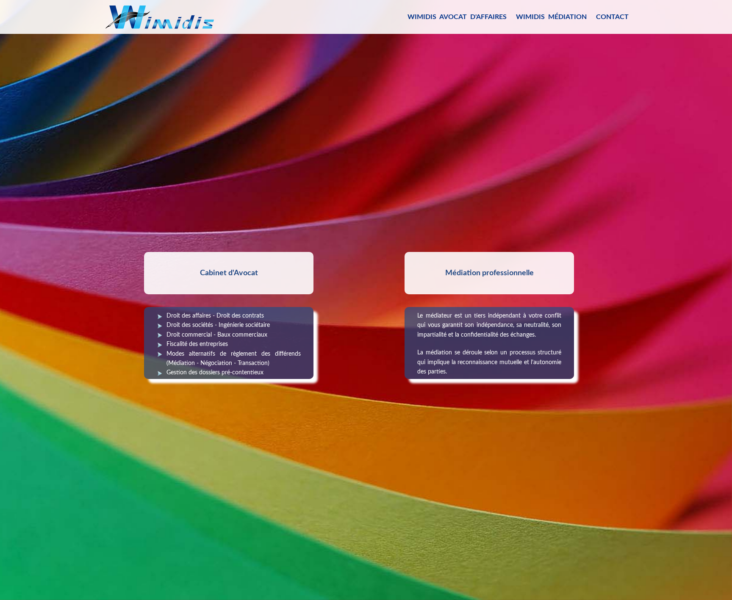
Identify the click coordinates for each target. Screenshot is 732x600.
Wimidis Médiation (551, 17)
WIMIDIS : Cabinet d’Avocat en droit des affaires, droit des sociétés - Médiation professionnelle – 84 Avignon (159, 15)
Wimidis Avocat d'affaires (457, 17)
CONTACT (612, 17)
